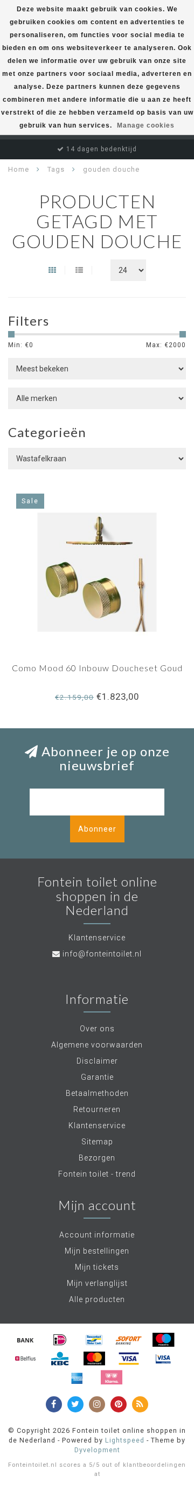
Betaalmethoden (97, 1093)
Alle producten (97, 1299)
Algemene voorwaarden (97, 1044)
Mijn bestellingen (97, 1251)
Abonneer (97, 829)
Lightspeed (124, 1440)
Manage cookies (146, 125)
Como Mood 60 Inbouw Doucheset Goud (97, 668)
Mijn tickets (97, 1267)
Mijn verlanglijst (97, 1283)
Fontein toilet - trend (97, 1174)
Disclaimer (97, 1061)
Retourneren (97, 1109)
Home (18, 169)
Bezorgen (97, 1158)
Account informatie (97, 1234)
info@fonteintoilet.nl (102, 954)
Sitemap (97, 1141)
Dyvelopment (97, 1450)
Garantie (97, 1077)
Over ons (97, 1028)
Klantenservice (97, 1125)
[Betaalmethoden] (25, 1340)
